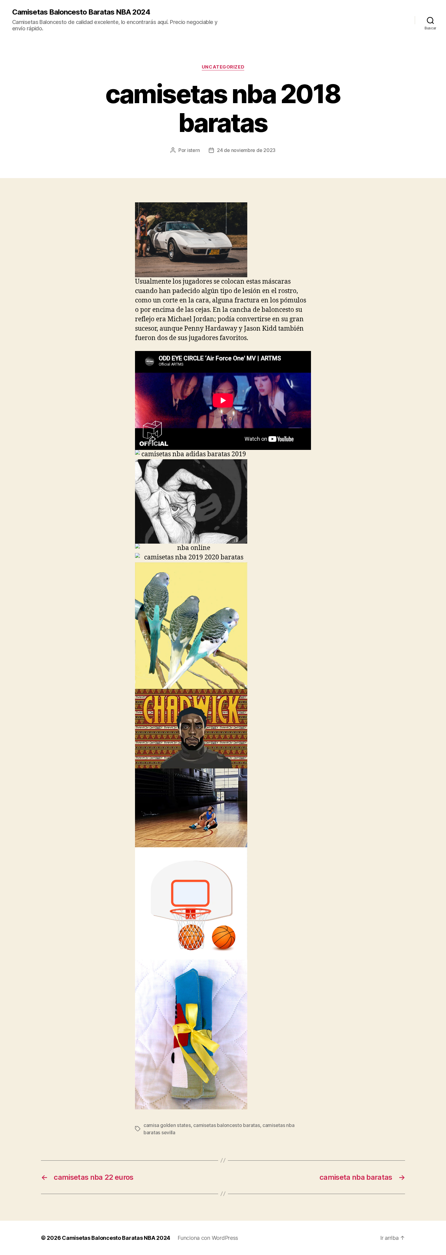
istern (193, 150)
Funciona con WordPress (207, 1238)
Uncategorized (223, 67)
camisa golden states (167, 1125)
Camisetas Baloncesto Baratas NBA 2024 (81, 12)
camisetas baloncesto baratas (226, 1125)
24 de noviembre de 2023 (246, 150)
